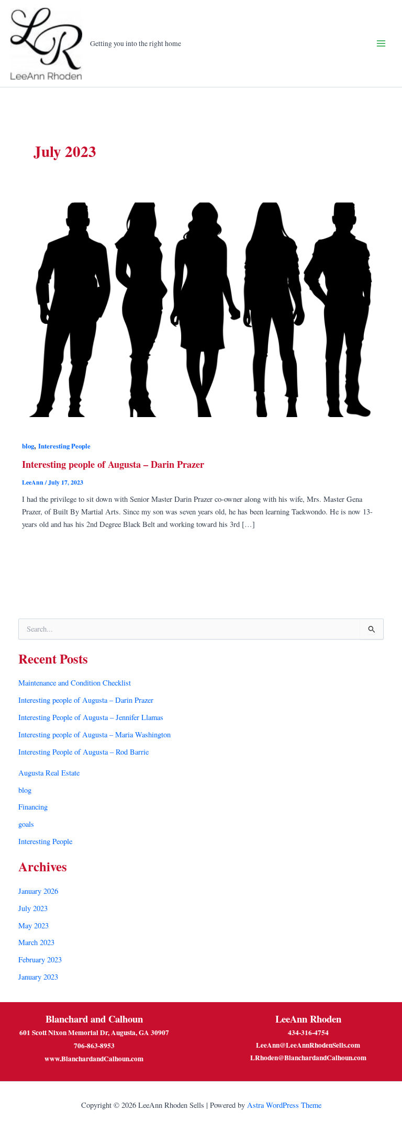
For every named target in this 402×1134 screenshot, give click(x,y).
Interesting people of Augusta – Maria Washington (94, 734)
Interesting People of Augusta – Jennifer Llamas (90, 717)
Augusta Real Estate (49, 773)
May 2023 (33, 925)
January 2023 (38, 977)
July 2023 (33, 908)
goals (26, 824)
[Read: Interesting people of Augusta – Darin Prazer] (201, 308)
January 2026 (38, 891)
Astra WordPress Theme (284, 1105)
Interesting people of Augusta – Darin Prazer (113, 464)
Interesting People (64, 446)
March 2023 (36, 942)
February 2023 (40, 959)
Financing (33, 807)
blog (28, 446)
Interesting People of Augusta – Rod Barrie (83, 752)
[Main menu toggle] (381, 43)
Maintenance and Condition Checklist (74, 683)
